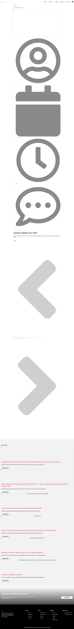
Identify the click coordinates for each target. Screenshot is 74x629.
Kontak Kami (68, 1)
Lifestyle (56, 1)
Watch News (50, 1)
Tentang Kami (62, 1)
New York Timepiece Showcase (11, 574)
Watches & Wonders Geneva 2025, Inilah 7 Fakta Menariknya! (22, 552)
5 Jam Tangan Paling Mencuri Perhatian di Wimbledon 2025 (21, 508)
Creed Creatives (47, 627)
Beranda (45, 1)
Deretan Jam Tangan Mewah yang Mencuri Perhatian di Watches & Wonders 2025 (29, 530)
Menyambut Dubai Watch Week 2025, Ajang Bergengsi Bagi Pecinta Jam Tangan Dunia (30, 462)
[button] (72, 1)
